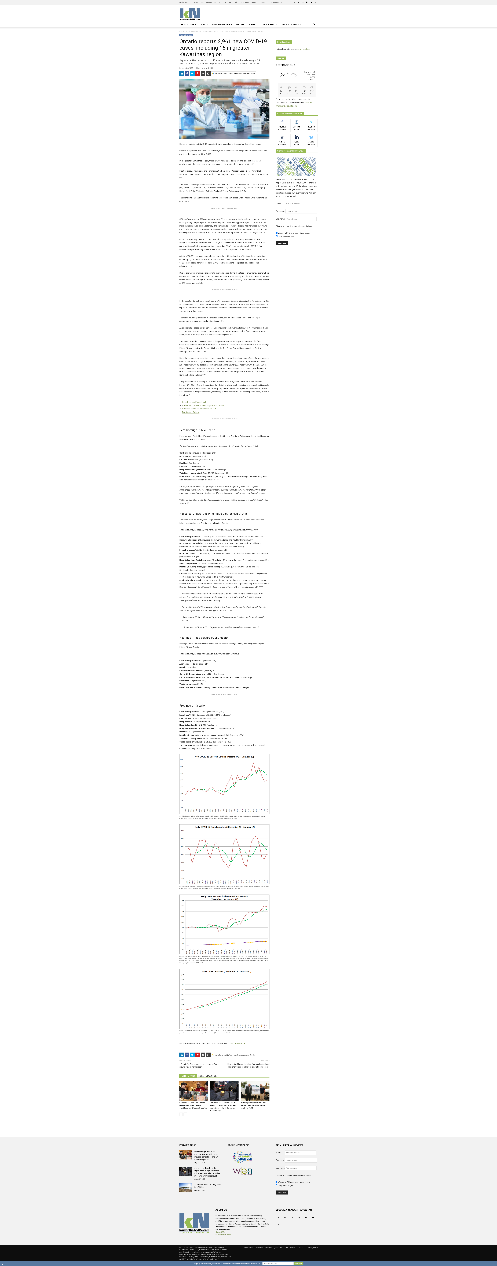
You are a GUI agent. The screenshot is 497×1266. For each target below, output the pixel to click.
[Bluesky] (311, 2)
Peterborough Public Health (194, 402)
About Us (228, 2)
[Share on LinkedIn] (181, 73)
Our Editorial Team (223, 1235)
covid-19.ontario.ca (236, 1043)
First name (280, 211)
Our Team (245, 2)
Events (203, 24)
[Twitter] (299, 2)
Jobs (236, 2)
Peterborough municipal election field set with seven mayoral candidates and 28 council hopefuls (193, 1105)
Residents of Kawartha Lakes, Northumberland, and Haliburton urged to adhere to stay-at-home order (248, 1065)
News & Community (221, 24)
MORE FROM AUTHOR (208, 1076)
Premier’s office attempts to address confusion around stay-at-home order (199, 1065)
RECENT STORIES (188, 1076)
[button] (314, 24)
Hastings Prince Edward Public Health (199, 408)
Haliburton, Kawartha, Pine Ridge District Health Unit (205, 405)
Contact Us (220, 1232)
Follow (297, 121)
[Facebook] (290, 2)
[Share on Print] (208, 73)
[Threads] (303, 2)
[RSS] (316, 2)
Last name (280, 219)
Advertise (218, 2)
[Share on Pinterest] (197, 73)
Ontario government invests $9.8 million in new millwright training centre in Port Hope (253, 1105)
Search (254, 2)
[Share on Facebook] (187, 73)
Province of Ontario (190, 412)
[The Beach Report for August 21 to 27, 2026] (185, 1187)
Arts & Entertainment (246, 24)
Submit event (206, 2)
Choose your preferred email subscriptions (294, 226)
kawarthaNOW (187, 68)
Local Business (269, 24)
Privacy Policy (276, 2)
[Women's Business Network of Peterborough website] (242, 1174)
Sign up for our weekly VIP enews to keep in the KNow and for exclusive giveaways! (227, 1264)
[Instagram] (294, 2)
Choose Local (187, 24)
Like (282, 121)
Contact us (264, 2)
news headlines (303, 49)
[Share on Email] (203, 73)
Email (280, 203)
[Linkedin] (307, 2)
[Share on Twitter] (192, 73)
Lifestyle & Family (290, 24)
